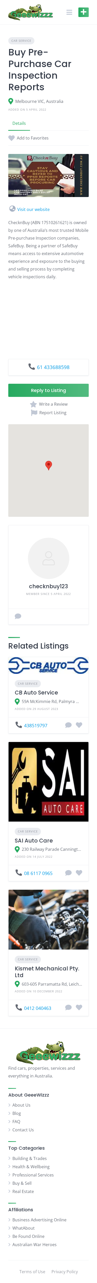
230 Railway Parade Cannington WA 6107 (52, 849)
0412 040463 (37, 1008)
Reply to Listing (48, 390)
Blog (16, 1113)
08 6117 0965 (38, 873)
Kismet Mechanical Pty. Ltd (47, 972)
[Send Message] (18, 616)
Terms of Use (32, 1271)
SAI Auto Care (34, 840)
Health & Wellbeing (31, 1167)
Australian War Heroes (34, 1244)
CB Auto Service (36, 692)
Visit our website (33, 209)
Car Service (21, 41)
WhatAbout (23, 1228)
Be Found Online (28, 1236)
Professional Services (33, 1175)
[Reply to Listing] (68, 725)
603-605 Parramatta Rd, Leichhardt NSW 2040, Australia (52, 984)
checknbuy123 (48, 586)
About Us (21, 1105)
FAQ (16, 1121)
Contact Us (23, 1130)
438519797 (35, 725)
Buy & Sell (22, 1183)
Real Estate (23, 1191)
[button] (48, 465)
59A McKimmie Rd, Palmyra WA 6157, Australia (52, 701)
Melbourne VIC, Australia (39, 101)
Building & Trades (29, 1158)
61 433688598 (53, 367)
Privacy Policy (64, 1271)
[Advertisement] (48, 316)
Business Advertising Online (39, 1220)
